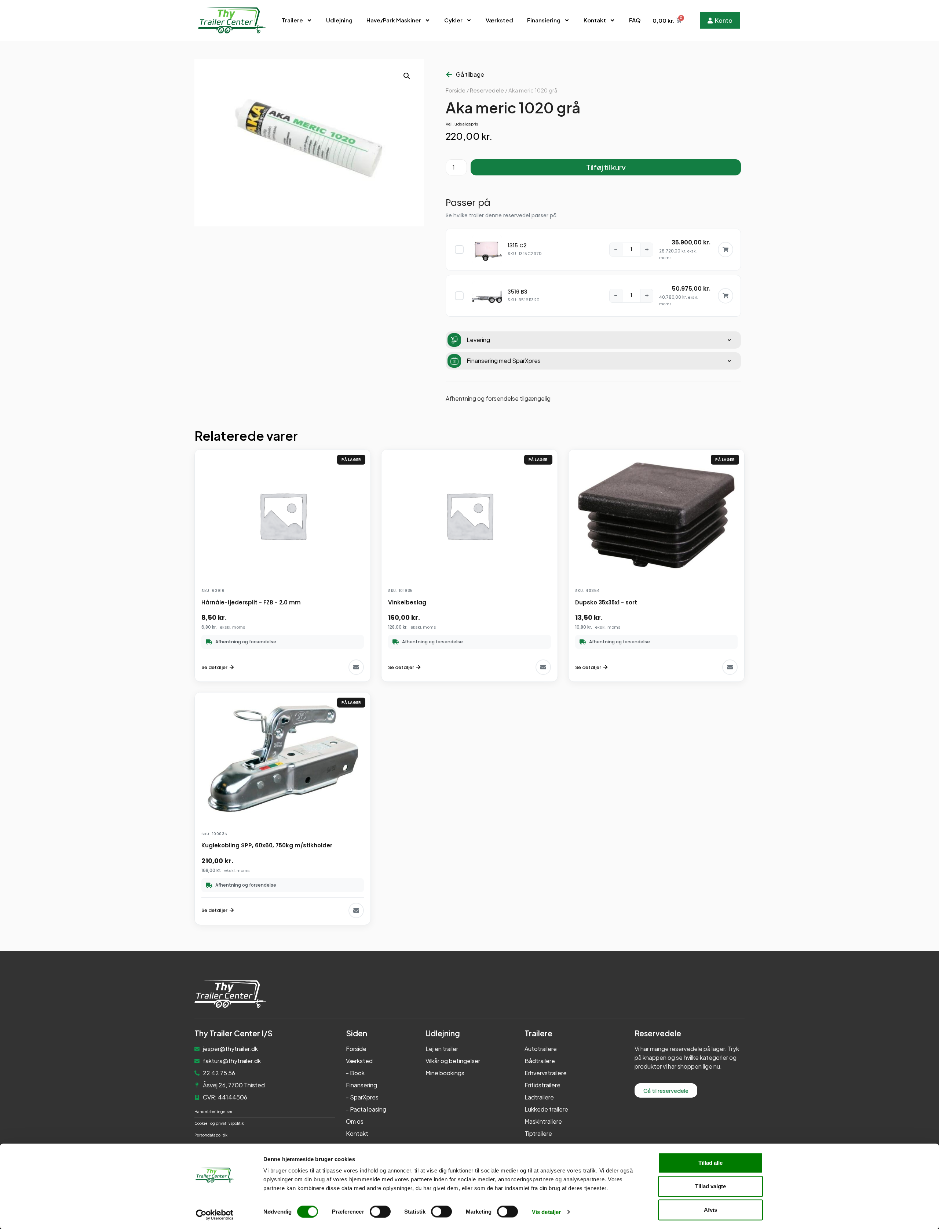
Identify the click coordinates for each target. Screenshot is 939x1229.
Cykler (453, 20)
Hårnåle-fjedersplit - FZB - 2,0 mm (251, 602)
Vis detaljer (546, 1211)
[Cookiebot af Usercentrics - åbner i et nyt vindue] (215, 1214)
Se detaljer (214, 667)
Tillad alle (710, 1163)
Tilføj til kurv (606, 167)
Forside (455, 90)
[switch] (380, 1211)
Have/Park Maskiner (393, 20)
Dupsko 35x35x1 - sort (606, 602)
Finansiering (543, 20)
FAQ (635, 20)
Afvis (710, 1210)
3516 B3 (517, 291)
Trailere (292, 20)
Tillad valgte (710, 1186)
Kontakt (595, 20)
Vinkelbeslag (407, 602)
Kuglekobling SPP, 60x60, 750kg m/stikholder (266, 845)
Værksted (499, 20)
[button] (406, 76)
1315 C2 (517, 245)
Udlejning (339, 20)
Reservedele (487, 90)
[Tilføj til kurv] (725, 249)
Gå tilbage (470, 74)
